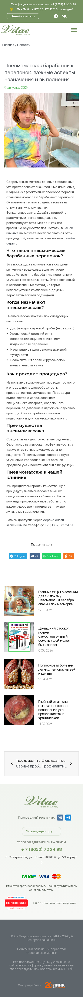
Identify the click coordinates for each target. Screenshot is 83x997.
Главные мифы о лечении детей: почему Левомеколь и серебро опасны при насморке (58, 598)
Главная (8, 45)
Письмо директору (39, 831)
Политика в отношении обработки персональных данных (41, 950)
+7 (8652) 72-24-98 (59, 525)
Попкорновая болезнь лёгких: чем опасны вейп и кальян (57, 669)
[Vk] (64, 16)
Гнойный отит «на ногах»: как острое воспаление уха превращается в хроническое (53, 710)
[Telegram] (56, 16)
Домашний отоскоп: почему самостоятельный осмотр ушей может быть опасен (54, 636)
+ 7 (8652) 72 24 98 (41, 849)
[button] (74, 30)
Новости (23, 45)
